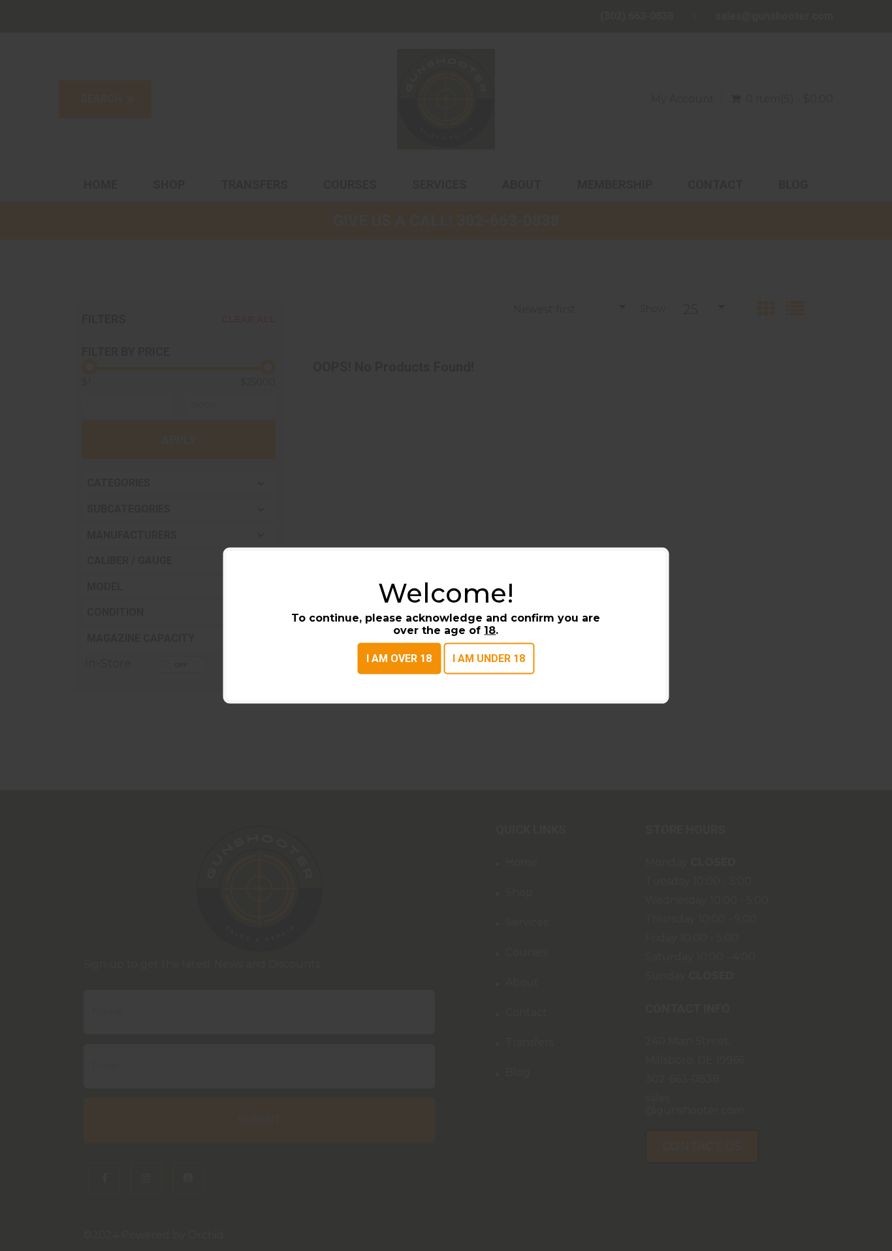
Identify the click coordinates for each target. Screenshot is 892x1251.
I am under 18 (489, 658)
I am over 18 (399, 658)
